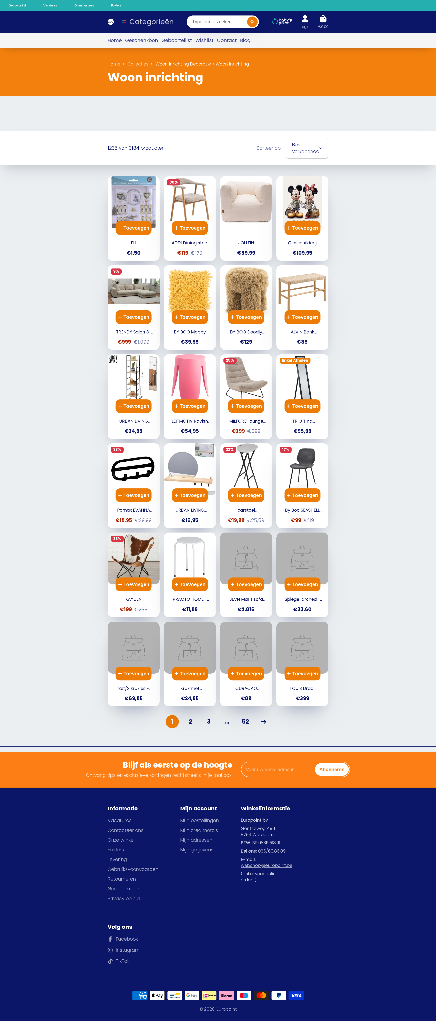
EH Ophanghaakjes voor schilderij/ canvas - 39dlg (134, 218)
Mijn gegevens (197, 849)
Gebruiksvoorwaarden (133, 869)
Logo (110, 21)
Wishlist (204, 40)
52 (245, 721)
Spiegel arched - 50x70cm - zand (302, 575)
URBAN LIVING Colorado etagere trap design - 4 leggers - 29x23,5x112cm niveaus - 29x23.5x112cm (134, 396)
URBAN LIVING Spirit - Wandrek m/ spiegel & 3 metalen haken (190, 485)
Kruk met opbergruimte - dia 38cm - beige (190, 664)
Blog (245, 40)
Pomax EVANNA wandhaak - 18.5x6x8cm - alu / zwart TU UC (134, 485)
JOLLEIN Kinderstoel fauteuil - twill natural (246, 218)
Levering (117, 859)
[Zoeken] (252, 22)
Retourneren (122, 879)
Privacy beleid (124, 898)
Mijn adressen (196, 840)
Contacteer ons (126, 830)
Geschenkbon (141, 40)
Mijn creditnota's (199, 830)
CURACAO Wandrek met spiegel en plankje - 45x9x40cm (246, 664)
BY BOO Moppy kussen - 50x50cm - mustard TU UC (190, 307)
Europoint (226, 1009)
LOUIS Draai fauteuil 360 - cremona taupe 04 (302, 664)
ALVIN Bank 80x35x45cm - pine (302, 307)
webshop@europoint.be (266, 865)
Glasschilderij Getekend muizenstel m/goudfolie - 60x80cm (302, 218)
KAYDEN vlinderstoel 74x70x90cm (134, 575)
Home (115, 40)
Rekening (304, 21)
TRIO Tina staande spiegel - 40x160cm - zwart (302, 396)
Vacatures (120, 820)
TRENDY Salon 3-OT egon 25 (134, 307)
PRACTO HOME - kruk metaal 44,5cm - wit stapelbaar (190, 575)
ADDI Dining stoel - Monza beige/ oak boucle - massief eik (190, 218)
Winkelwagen (323, 21)
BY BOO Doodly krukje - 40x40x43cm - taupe (246, 307)
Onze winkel (121, 840)
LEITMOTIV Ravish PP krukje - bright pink (190, 396)
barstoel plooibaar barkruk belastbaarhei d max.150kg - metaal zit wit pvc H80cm (246, 485)
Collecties (138, 64)
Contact (227, 40)
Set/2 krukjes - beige (134, 664)
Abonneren (332, 769)
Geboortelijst (176, 40)
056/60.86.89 (272, 851)
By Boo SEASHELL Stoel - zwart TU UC (302, 485)
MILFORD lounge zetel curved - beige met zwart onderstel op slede (246, 396)
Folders (116, 849)
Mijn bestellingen (199, 820)
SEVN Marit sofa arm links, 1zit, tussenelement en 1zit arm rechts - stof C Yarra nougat (246, 575)
